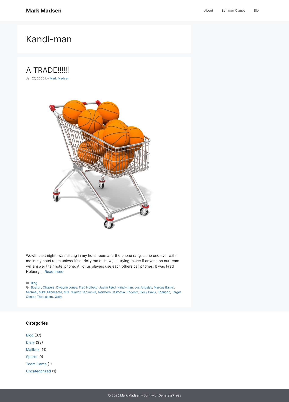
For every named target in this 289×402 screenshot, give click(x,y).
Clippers (49, 287)
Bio (256, 10)
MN (66, 292)
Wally (58, 296)
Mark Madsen (44, 10)
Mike (42, 292)
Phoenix (132, 292)
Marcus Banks (164, 287)
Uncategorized (38, 371)
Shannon (164, 292)
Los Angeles (143, 287)
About (208, 10)
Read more (54, 271)
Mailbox (32, 349)
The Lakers (45, 296)
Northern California (111, 292)
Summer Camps (233, 10)
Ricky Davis (148, 292)
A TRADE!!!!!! (48, 70)
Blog (34, 283)
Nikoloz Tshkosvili (83, 292)
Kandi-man (125, 287)
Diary (30, 342)
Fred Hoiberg (88, 287)
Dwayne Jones (66, 287)
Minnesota (54, 292)
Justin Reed (107, 287)
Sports (31, 357)
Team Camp (36, 364)
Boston (36, 287)
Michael (31, 292)
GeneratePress (169, 395)
